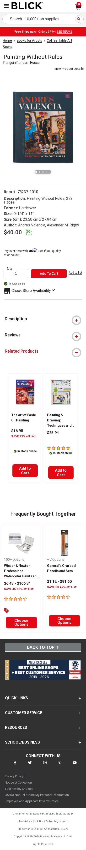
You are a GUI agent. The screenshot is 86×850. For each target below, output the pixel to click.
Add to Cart (25, 470)
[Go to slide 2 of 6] (39, 172)
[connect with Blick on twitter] (30, 765)
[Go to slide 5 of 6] (49, 172)
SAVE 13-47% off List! (62, 587)
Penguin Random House (21, 63)
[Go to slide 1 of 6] (36, 172)
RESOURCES (16, 727)
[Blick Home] (27, 6)
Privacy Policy (14, 776)
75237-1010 (27, 192)
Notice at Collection (18, 782)
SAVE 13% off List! (23, 436)
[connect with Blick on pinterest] (60, 765)
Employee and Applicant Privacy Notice (32, 801)
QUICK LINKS (16, 698)
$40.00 (13, 232)
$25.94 (53, 432)
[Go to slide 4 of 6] (46, 172)
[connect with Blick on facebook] (15, 765)
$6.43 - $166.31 (17, 583)
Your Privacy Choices (19, 788)
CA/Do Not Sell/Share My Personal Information (37, 795)
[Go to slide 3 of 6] (43, 172)
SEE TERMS (64, 31)
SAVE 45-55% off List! (19, 589)
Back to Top (40, 647)
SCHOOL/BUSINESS (22, 742)
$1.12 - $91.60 (59, 581)
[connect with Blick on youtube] (75, 765)
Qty (10, 268)
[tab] (43, 319)
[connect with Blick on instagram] (45, 765)
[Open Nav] (6, 6)
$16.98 (17, 431)
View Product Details (69, 68)
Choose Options (21, 622)
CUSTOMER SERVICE (23, 712)
